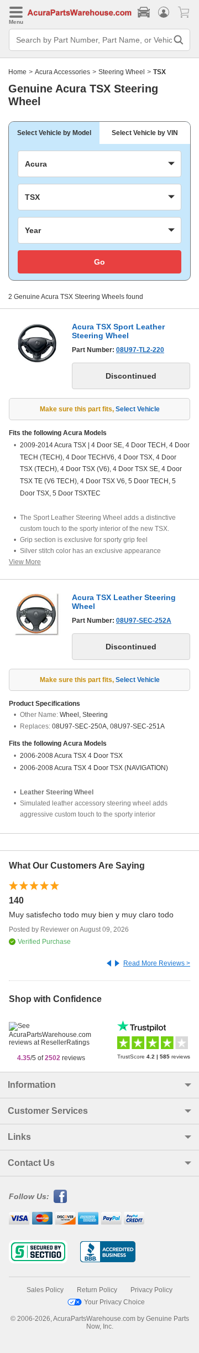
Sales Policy (45, 1290)
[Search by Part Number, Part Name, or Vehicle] (178, 40)
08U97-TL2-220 (140, 350)
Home (17, 72)
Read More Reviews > (156, 963)
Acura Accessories (62, 72)
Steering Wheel (121, 72)
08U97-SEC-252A (143, 620)
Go (99, 261)
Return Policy (97, 1290)
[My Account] (163, 12)
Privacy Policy (151, 1290)
